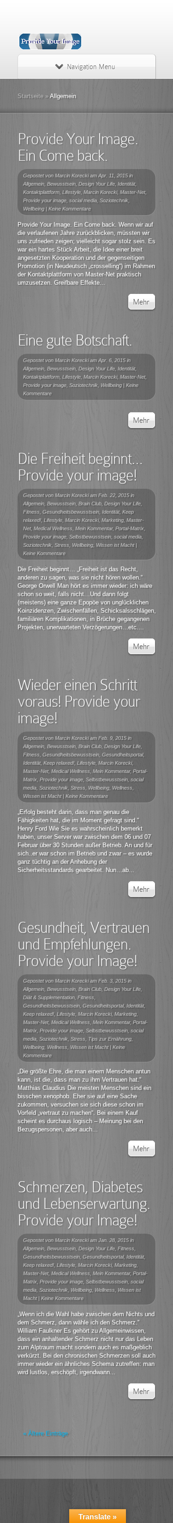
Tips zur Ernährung (109, 1039)
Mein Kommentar (94, 528)
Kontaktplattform (41, 192)
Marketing (112, 520)
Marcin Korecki (72, 175)
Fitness (31, 512)
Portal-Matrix (129, 528)
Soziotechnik (114, 200)
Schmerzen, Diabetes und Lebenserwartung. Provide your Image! (84, 1203)
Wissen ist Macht (115, 545)
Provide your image (44, 200)
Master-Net (132, 192)
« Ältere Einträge (45, 1433)
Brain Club (89, 503)
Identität (126, 184)
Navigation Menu (91, 66)
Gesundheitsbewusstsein (70, 512)
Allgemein (33, 184)
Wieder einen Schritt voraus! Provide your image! (79, 701)
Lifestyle (71, 192)
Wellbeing (33, 208)
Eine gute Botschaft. (75, 340)
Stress (61, 545)
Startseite (30, 96)
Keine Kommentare (69, 208)
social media (83, 200)
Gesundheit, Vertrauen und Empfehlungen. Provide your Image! (83, 944)
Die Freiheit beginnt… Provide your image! (80, 467)
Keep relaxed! (58, 763)
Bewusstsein (61, 184)
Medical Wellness (53, 528)
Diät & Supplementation (49, 997)
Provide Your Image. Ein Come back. (78, 147)
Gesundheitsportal (122, 754)
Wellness (122, 788)
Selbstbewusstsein (90, 536)
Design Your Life (96, 184)
